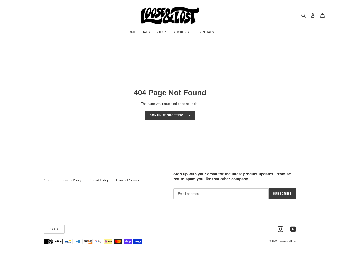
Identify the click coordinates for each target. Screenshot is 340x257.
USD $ (53, 229)
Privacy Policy (71, 180)
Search (49, 180)
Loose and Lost (287, 241)
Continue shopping (166, 115)
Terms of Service (127, 180)
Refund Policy (98, 180)
